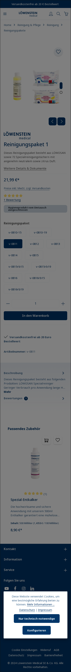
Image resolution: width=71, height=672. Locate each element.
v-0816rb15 (37, 278)
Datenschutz (16, 655)
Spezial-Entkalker (24, 500)
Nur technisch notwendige (37, 618)
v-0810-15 (15, 232)
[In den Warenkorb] (46, 440)
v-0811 (13, 244)
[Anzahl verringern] (8, 303)
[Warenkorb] (66, 14)
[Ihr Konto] (51, 14)
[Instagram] (24, 589)
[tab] (34, 382)
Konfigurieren (36, 630)
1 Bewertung (12, 200)
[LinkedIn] (32, 589)
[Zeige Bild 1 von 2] (61, 85)
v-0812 (34, 244)
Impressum (34, 655)
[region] (35, 481)
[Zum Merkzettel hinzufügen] (58, 51)
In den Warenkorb (35, 316)
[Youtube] (7, 589)
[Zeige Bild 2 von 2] (61, 92)
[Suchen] (58, 14)
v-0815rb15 (16, 266)
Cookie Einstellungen (24, 650)
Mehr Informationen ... (41, 604)
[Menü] (5, 14)
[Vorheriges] (53, 121)
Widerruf (45, 650)
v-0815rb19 (43, 266)
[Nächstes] (61, 121)
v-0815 (34, 255)
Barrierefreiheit (53, 655)
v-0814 (13, 255)
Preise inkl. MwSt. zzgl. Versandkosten (27, 188)
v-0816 (13, 278)
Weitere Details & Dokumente (25, 168)
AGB (56, 650)
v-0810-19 (40, 232)
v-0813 (55, 244)
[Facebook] (15, 589)
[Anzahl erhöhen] (63, 303)
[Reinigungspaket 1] (35, 85)
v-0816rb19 (16, 289)
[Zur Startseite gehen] (28, 14)
